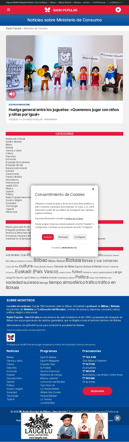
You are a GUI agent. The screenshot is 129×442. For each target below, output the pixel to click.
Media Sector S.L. (70, 248)
